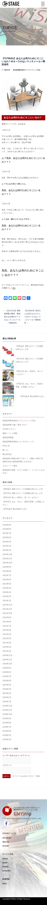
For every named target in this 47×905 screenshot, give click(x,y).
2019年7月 (7, 727)
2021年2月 (7, 647)
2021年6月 (7, 630)
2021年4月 (7, 638)
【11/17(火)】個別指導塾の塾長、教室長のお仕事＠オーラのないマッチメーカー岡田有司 (12, 317)
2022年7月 (7, 575)
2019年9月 (7, 718)
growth (4, 862)
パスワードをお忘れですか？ (23, 776)
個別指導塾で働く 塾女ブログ (15, 425)
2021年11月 (7, 609)
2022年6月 (7, 580)
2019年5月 (7, 735)
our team (5, 846)
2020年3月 (7, 693)
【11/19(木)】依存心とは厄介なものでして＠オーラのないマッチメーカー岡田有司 (32, 317)
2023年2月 (7, 546)
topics (4, 883)
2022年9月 (7, 567)
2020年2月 (7, 697)
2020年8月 (7, 672)
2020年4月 (7, 689)
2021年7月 (7, 626)
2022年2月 (7, 596)
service (5, 858)
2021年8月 (7, 622)
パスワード (7, 765)
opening (5, 866)
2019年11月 (7, 710)
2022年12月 (7, 554)
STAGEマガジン (9, 429)
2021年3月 (7, 643)
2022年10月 (7, 563)
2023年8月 (7, 529)
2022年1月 (7, 601)
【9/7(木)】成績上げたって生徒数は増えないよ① (29, 360)
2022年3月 (7, 592)
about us (5, 842)
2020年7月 (7, 676)
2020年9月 (7, 668)
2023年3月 (7, 542)
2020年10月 (7, 664)
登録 (38, 776)
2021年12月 (7, 605)
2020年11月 (7, 660)
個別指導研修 (8, 437)
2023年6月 (7, 537)
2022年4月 (7, 588)
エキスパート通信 (10, 466)
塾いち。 (6, 450)
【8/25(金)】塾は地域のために (32, 396)
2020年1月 (7, 702)
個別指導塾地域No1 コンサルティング (18, 442)
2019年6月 (7, 731)
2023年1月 (7, 550)
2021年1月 (7, 651)
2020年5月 (7, 685)
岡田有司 (7, 70)
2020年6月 (7, 681)
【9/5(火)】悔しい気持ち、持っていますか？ (29, 372)
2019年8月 (7, 723)
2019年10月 (7, 714)
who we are (6, 838)
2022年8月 (7, 571)
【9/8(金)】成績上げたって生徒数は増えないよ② (29, 347)
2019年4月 (7, 739)
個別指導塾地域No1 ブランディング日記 (26, 70)
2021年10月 (7, 613)
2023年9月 (7, 525)
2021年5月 (7, 634)
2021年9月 (7, 617)
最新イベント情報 (10, 433)
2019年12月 (7, 706)
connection (6, 870)
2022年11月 (7, 559)
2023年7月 (7, 533)
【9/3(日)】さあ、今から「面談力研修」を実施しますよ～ (29, 385)
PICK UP (6, 446)
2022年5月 (7, 584)
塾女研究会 (7, 454)
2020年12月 (7, 655)
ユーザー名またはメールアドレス (16, 755)
